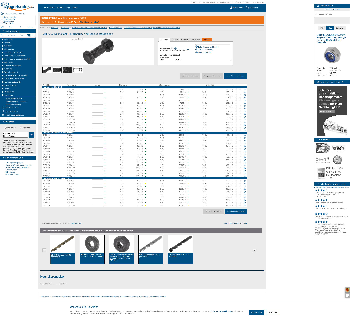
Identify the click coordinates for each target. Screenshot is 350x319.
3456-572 (46, 200)
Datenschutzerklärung (222, 311)
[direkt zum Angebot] (89, 22)
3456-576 (46, 205)
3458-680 (46, 168)
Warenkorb (327, 5)
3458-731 (46, 176)
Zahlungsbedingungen (14, 163)
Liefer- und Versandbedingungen (18, 165)
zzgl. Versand (76, 223)
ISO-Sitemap (133, 296)
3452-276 (46, 122)
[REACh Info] (188, 50)
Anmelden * (11, 128)
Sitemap (116, 296)
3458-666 (46, 149)
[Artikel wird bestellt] (146, 100)
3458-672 (46, 157)
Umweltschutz (225, 2)
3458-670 (46, 154)
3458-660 (46, 141)
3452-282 (46, 128)
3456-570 (46, 197)
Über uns (239, 2)
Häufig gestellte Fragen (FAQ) (17, 167)
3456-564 (46, 189)
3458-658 (46, 138)
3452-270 (46, 114)
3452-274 (46, 119)
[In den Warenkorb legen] (28, 35)
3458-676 (46, 162)
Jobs (232, 2)
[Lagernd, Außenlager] (106, 89)
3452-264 (46, 106)
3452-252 (46, 89)
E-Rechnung (10, 172)
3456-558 (46, 181)
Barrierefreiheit (95, 296)
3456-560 (46, 183)
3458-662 (46, 143)
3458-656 (46, 135)
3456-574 (46, 203)
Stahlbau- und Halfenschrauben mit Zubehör (89, 28)
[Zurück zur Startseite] (18, 10)
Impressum (192, 2)
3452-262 (46, 103)
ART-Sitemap (143, 296)
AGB (199, 2)
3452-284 (46, 130)
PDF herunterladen (205, 50)
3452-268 (46, 111)
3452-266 (46, 108)
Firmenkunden (11, 170)
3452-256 (46, 95)
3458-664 (46, 146)
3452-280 (46, 125)
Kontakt (246, 2)
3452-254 (46, 92)
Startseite (54, 28)
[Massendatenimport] (32, 35)
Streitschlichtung (12, 174)
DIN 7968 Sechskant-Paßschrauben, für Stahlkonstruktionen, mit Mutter (152, 28)
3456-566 (46, 192)
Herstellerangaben (52, 276)
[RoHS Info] (175, 48)
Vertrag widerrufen (258, 2)
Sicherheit (205, 2)
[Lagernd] (106, 148)
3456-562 (46, 186)
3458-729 (46, 173)
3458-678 (46, 165)
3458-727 (46, 171)
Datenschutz (214, 2)
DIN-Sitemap (124, 296)
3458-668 (46, 151)
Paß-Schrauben (115, 28)
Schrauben (65, 28)
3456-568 (46, 194)
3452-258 (46, 98)
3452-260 (46, 100)
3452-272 (46, 117)
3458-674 (46, 160)
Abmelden (26, 128)
